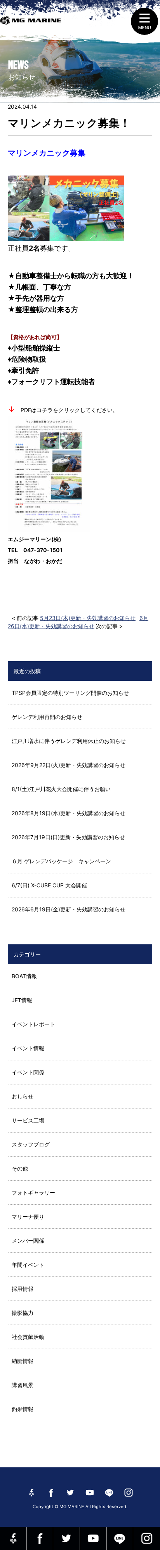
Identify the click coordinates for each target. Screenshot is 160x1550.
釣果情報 (22, 1409)
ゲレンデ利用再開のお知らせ (47, 717)
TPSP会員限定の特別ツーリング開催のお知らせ (70, 692)
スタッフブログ (31, 1144)
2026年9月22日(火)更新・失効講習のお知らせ (68, 765)
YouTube (93, 1538)
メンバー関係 (28, 1240)
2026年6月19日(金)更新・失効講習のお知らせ (68, 909)
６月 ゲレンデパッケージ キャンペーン (61, 861)
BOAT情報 (24, 976)
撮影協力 (22, 1312)
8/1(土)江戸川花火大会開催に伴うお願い (61, 789)
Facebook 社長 (13, 1538)
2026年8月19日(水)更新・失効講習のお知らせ (68, 813)
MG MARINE (32, 25)
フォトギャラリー (33, 1192)
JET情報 (22, 1000)
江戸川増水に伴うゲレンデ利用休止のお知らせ (69, 741)
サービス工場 (28, 1120)
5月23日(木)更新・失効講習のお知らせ (88, 618)
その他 (20, 1168)
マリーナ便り (28, 1216)
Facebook (40, 1538)
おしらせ (22, 1096)
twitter (66, 1538)
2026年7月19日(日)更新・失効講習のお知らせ (68, 837)
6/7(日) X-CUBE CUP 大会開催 (49, 885)
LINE (120, 1538)
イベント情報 (28, 1048)
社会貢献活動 (28, 1337)
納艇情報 (22, 1361)
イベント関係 (28, 1072)
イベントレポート (33, 1024)
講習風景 (22, 1385)
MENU (144, 21)
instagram (146, 1538)
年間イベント (28, 1264)
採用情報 (22, 1288)
